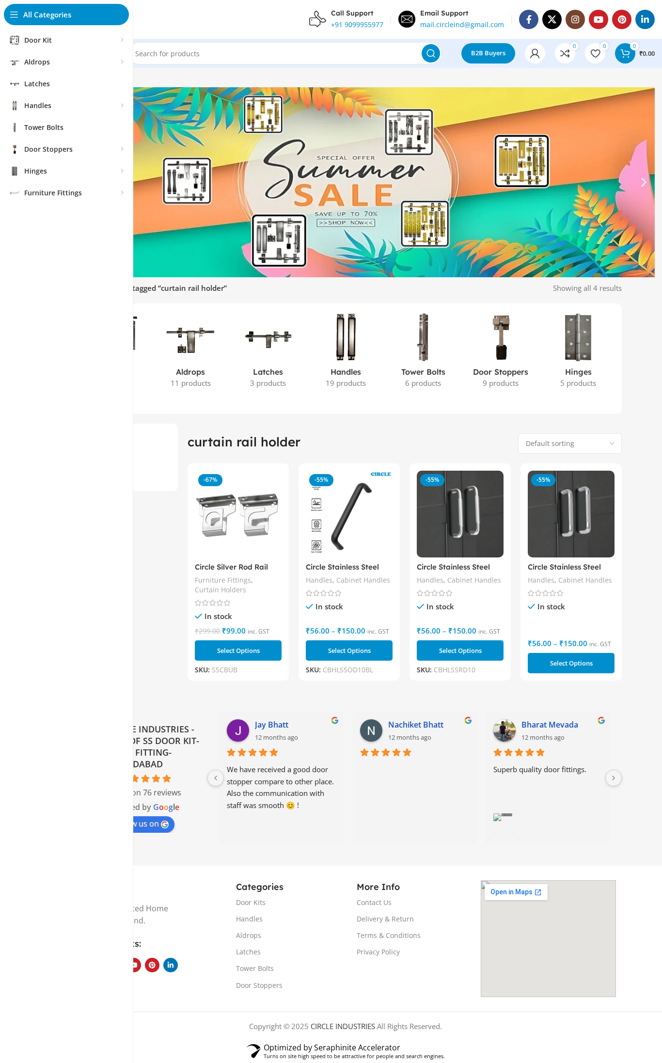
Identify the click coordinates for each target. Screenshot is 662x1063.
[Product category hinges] (578, 353)
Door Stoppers (259, 985)
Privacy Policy (378, 951)
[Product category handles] (345, 353)
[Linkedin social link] (645, 19)
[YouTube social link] (598, 19)
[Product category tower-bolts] (423, 353)
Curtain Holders (220, 589)
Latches (248, 951)
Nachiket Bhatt (415, 724)
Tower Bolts (255, 968)
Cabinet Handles (363, 580)
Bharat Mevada (549, 724)
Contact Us (374, 902)
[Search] (431, 53)
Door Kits (251, 902)
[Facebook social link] (528, 19)
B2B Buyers (488, 52)
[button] (644, 182)
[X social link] (552, 19)
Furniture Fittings (223, 580)
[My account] (535, 53)
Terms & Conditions (389, 935)
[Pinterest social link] (621, 19)
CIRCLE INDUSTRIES (343, 1026)
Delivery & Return (385, 918)
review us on (136, 823)
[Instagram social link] (575, 19)
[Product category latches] (268, 353)
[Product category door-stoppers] (501, 353)
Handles (319, 580)
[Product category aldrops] (190, 353)
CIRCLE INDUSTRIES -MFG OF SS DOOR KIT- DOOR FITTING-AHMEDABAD (153, 746)
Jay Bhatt (271, 724)
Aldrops (248, 935)
